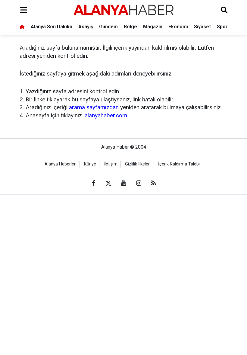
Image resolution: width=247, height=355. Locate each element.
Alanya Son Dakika (51, 26)
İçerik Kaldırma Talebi (179, 164)
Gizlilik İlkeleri (138, 164)
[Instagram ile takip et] (138, 183)
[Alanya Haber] (123, 10)
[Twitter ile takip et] (108, 183)
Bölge (130, 26)
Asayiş (85, 26)
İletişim (110, 164)
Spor (222, 26)
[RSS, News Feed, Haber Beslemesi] (153, 183)
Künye (90, 164)
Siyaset (202, 26)
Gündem (108, 26)
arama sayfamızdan (94, 107)
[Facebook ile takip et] (93, 183)
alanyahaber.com (106, 115)
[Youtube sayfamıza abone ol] (123, 183)
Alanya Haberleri (61, 164)
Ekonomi (178, 26)
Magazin (152, 26)
